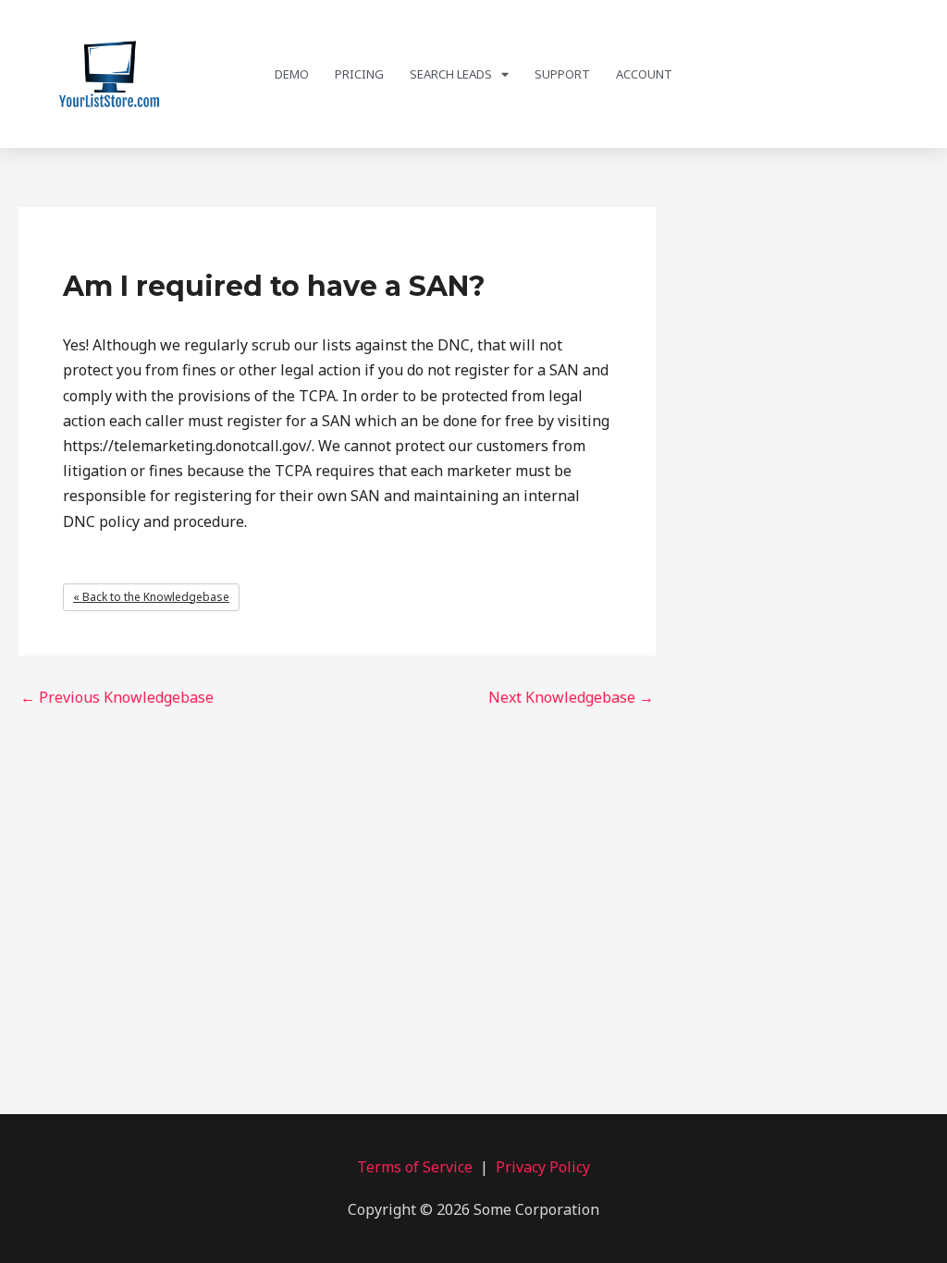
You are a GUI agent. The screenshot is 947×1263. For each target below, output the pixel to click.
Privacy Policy (543, 1167)
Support (562, 74)
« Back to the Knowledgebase (151, 597)
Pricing (359, 74)
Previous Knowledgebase (117, 697)
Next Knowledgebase (571, 697)
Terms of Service (415, 1167)
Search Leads (451, 74)
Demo (292, 74)
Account (644, 74)
